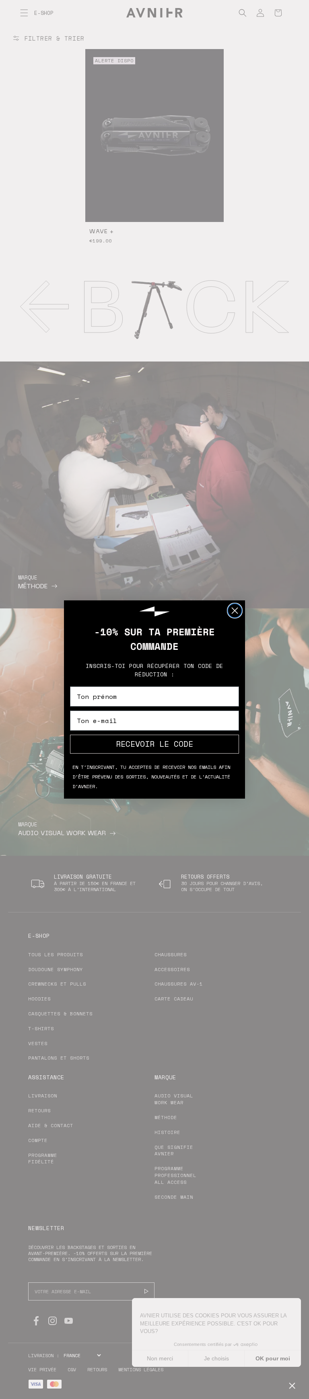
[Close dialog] (235, 611)
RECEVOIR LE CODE (154, 744)
